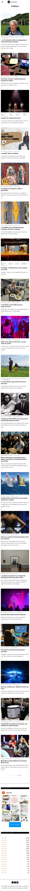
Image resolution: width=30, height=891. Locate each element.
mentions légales (18, 888)
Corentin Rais (7, 76)
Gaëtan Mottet (15, 378)
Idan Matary (6, 496)
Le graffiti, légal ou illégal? (9, 153)
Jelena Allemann (8, 186)
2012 (4, 868)
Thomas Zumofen (7, 151)
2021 (4, 849)
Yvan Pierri (23, 378)
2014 (5, 864)
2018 (4, 855)
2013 (4, 866)
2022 (4, 846)
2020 (5, 851)
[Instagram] (13, 882)
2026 (5, 838)
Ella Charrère (7, 339)
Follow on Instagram (15, 824)
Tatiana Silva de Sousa (9, 612)
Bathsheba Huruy (7, 721)
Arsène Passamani (8, 455)
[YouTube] (17, 882)
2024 (5, 842)
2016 (5, 859)
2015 (4, 862)
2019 (5, 853)
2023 (4, 844)
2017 (4, 857)
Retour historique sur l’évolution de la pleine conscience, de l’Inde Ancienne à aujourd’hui (14, 459)
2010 (5, 873)
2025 (5, 840)
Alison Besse (6, 378)
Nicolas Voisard (7, 416)
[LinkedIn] (15, 882)
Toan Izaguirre (7, 684)
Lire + (2, 50)
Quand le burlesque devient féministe (13, 614)
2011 (4, 870)
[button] (6, 799)
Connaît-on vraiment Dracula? (11, 118)
